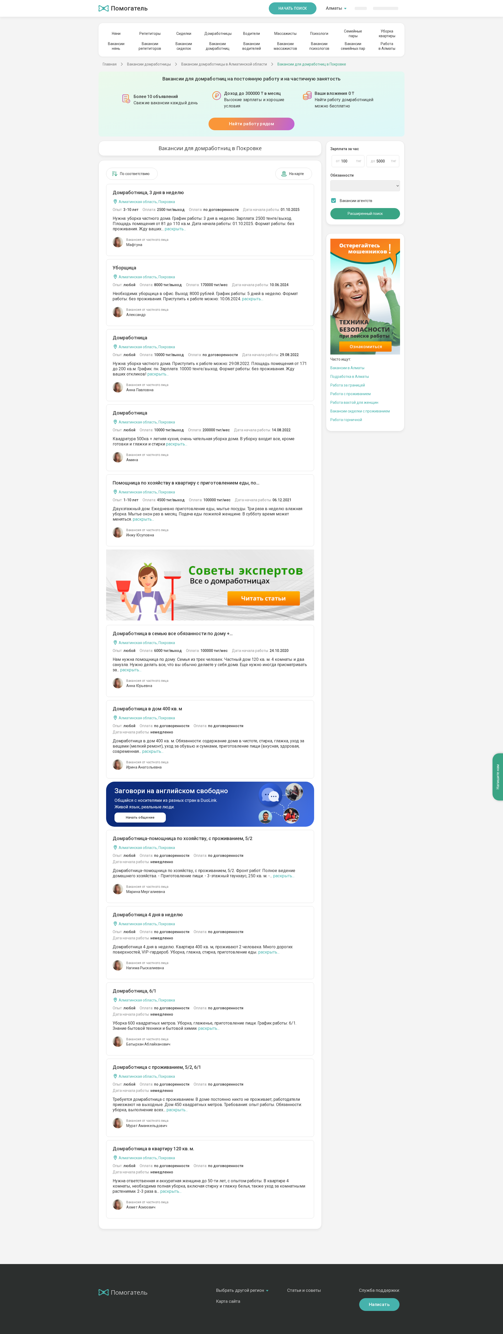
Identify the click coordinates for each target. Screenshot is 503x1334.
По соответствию (135, 174)
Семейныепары (353, 33)
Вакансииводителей (251, 46)
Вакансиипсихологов (319, 46)
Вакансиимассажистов (285, 46)
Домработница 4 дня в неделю (148, 914)
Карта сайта (228, 1301)
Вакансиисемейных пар (353, 46)
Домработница (130, 337)
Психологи (319, 33)
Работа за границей (347, 385)
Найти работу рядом (251, 123)
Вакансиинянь (116, 46)
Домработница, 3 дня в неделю (148, 192)
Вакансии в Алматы (347, 368)
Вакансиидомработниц (217, 46)
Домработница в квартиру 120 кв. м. (153, 1148)
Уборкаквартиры (387, 33)
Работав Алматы (387, 46)
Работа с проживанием (350, 394)
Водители (251, 33)
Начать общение (140, 817)
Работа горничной (346, 420)
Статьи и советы (304, 1290)
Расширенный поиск (365, 213)
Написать (379, 1304)
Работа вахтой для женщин (354, 402)
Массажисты (285, 33)
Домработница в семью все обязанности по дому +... (173, 633)
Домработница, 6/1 (134, 991)
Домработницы (217, 33)
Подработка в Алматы (349, 376)
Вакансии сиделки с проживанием (360, 411)
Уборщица (124, 267)
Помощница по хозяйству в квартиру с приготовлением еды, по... (186, 483)
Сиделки (183, 33)
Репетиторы (150, 33)
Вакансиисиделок (184, 46)
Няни (116, 33)
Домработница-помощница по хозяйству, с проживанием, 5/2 (182, 838)
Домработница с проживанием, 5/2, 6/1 (157, 1067)
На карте (296, 174)
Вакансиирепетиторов (150, 46)
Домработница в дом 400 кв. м (147, 708)
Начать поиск (292, 8)
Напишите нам (498, 776)
